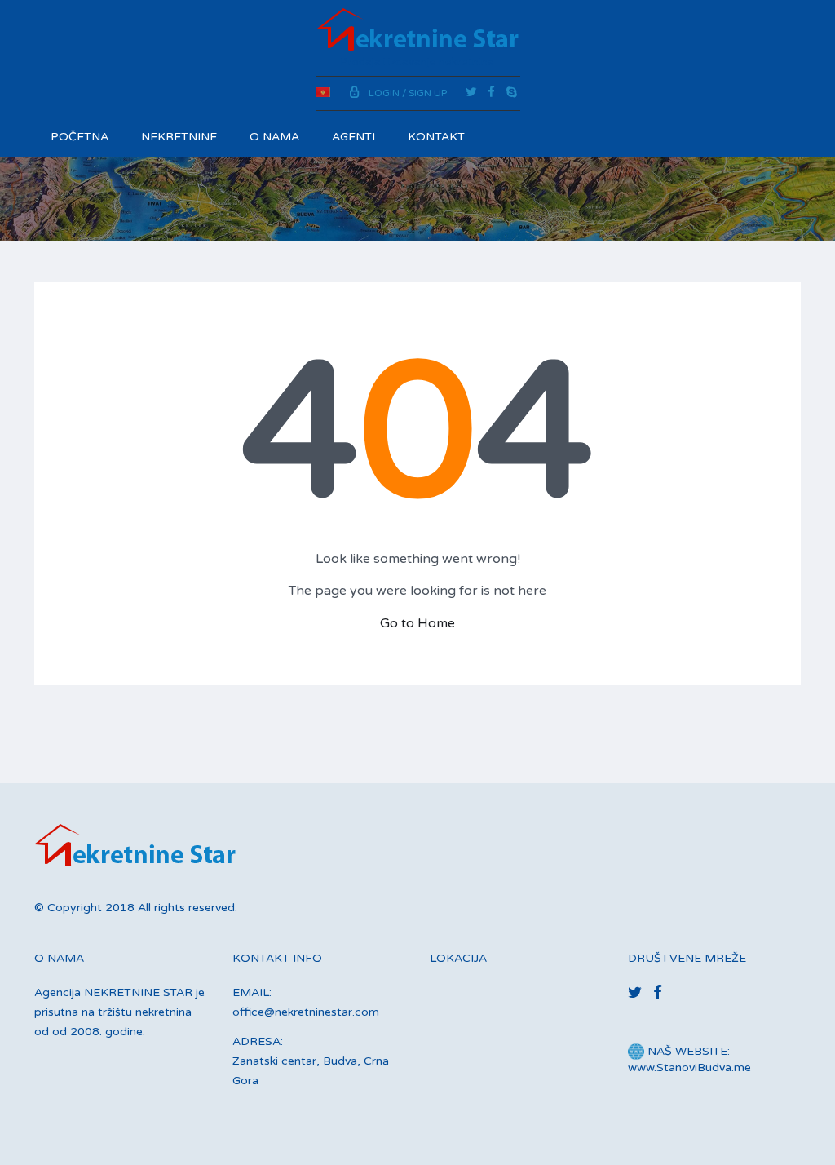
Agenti (353, 137)
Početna (79, 137)
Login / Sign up (408, 93)
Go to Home (417, 623)
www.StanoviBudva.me (689, 1067)
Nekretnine (179, 137)
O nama (274, 137)
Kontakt (436, 137)
